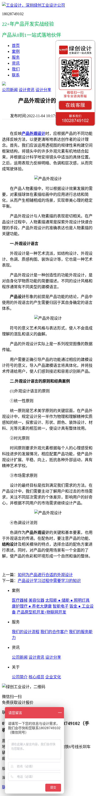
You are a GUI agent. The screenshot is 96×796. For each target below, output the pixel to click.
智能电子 (60, 606)
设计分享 (43, 90)
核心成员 (36, 677)
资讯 (16, 63)
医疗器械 (20, 600)
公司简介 (20, 677)
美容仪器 (36, 600)
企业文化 (53, 677)
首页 (16, 45)
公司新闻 (10, 90)
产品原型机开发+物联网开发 (41, 612)
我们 (16, 69)
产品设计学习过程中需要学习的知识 (49, 581)
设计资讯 (26, 90)
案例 (16, 51)
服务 (16, 57)
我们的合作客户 (54, 632)
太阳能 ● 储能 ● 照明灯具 (67, 600)
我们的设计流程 (25, 632)
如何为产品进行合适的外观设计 (45, 575)
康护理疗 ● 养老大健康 (32, 606)
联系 (16, 75)
